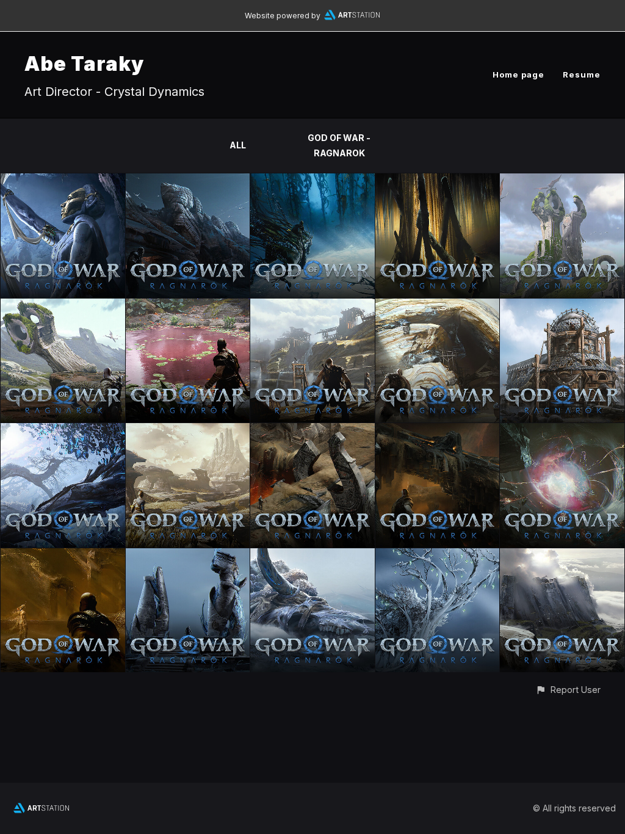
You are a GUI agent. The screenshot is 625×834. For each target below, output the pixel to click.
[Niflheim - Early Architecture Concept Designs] (188, 555)
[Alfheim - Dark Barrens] (188, 180)
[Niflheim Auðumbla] (312, 555)
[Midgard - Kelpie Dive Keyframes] (312, 180)
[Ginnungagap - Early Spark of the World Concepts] (562, 430)
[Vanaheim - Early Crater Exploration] (63, 305)
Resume (582, 74)
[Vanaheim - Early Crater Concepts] (562, 180)
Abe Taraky (84, 64)
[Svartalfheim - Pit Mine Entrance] (437, 305)
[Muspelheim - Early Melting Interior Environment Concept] (437, 430)
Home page (518, 74)
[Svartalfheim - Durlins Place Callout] (562, 305)
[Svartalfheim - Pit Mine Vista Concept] (312, 305)
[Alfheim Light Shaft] (63, 180)
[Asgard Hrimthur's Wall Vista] (562, 555)
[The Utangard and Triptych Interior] (63, 555)
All (237, 145)
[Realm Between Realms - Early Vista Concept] (63, 430)
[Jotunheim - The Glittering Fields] (188, 430)
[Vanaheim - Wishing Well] (188, 305)
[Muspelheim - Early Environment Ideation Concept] (312, 430)
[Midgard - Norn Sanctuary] (437, 180)
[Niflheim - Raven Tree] (437, 555)
